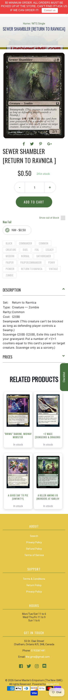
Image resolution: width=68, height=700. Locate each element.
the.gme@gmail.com (38, 656)
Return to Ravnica (31, 269)
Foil (37, 250)
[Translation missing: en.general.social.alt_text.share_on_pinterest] (41, 144)
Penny (51, 262)
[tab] (34, 291)
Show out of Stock (49, 217)
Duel (25, 250)
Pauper (10, 262)
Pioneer (10, 269)
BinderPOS (52, 684)
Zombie (9, 275)
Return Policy (34, 585)
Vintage (53, 269)
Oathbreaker (43, 256)
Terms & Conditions (34, 578)
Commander (25, 243)
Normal (25, 256)
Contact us (49, 10)
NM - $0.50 (19, 230)
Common (43, 243)
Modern (10, 256)
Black (9, 243)
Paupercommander (31, 262)
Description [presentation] (12, 290)
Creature (11, 250)
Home (26, 23)
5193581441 (38, 650)
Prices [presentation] (7, 357)
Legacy (49, 250)
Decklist (64, 377)
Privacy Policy (34, 591)
